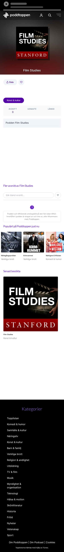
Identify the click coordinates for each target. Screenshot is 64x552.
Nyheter (11, 523)
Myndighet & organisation (14, 485)
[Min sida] (41, 15)
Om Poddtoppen (18, 542)
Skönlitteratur (14, 505)
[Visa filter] (58, 195)
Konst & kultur (13, 100)
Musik (10, 477)
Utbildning (13, 465)
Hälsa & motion (15, 499)
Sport (10, 535)
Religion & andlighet (18, 460)
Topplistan (13, 418)
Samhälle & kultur (16, 430)
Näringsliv (12, 436)
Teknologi (12, 493)
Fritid (10, 517)
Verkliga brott (14, 454)
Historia (11, 511)
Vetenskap (13, 529)
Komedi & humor (16, 424)
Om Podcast (37, 542)
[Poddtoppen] (16, 15)
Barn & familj (14, 448)
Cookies (50, 542)
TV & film (12, 471)
